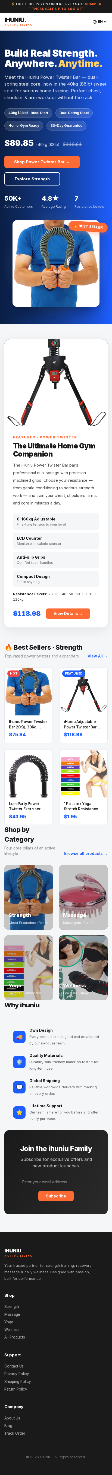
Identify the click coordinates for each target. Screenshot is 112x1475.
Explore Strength (32, 178)
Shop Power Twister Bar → (42, 161)
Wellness (12, 1329)
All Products (14, 1337)
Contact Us (14, 1366)
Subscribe (56, 1196)
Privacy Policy (16, 1374)
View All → (98, 656)
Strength (11, 1306)
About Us (12, 1418)
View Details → (68, 613)
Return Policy (15, 1389)
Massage (12, 1314)
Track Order (14, 1433)
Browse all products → (86, 853)
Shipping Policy (17, 1381)
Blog (8, 1426)
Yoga (8, 1322)
